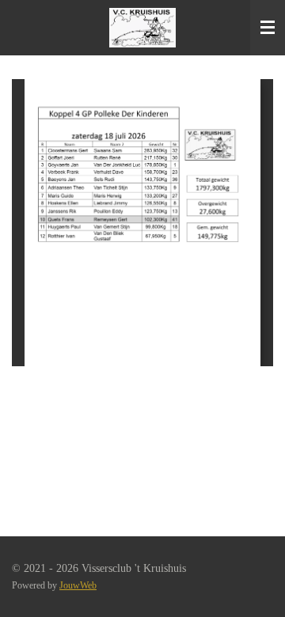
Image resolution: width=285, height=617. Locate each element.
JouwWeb (78, 586)
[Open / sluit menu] (267, 27)
